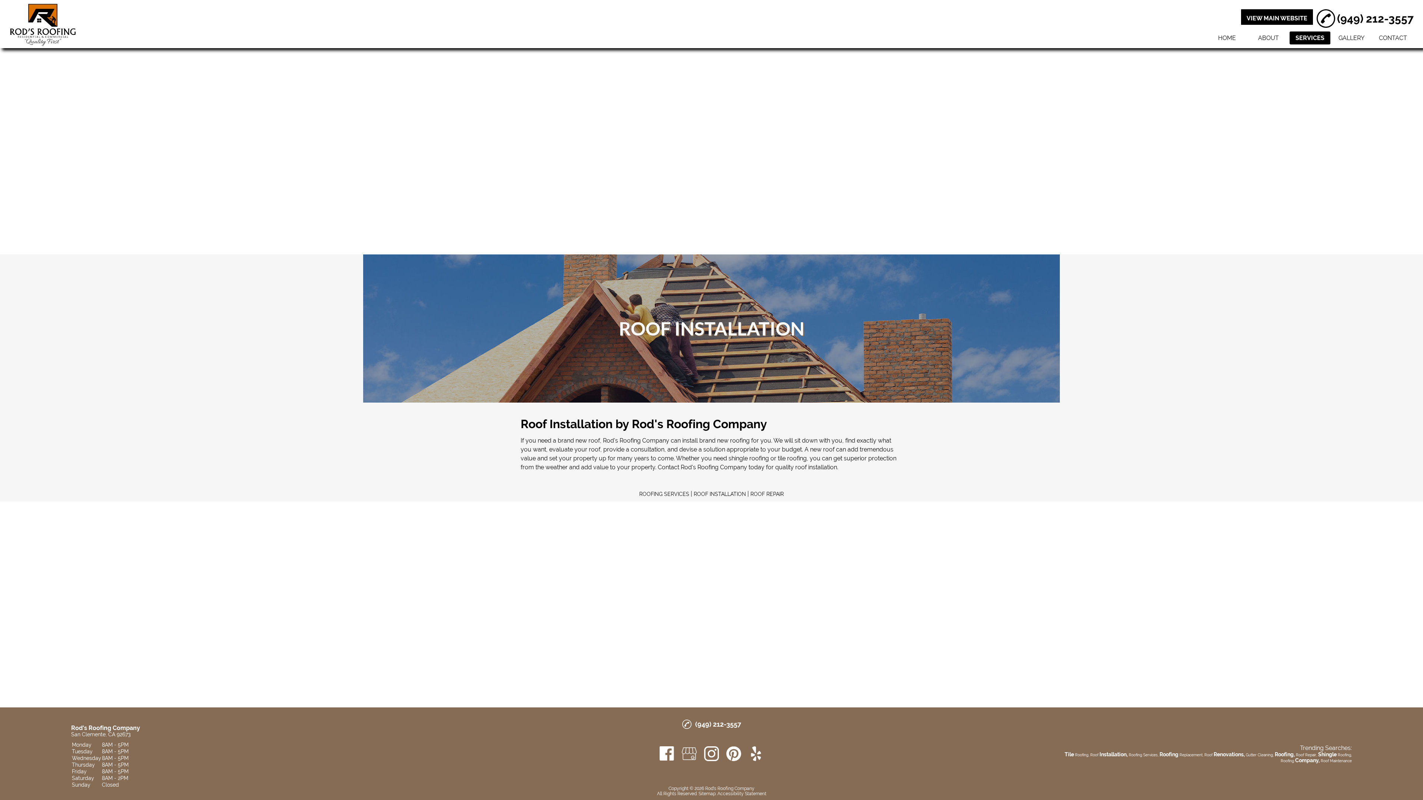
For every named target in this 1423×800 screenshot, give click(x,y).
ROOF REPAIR (767, 494)
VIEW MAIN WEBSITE (1277, 18)
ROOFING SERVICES (664, 494)
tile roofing (792, 458)
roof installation (816, 467)
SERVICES (1310, 37)
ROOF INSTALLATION (720, 494)
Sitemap (707, 793)
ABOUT (1268, 37)
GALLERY (1351, 37)
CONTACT (1393, 37)
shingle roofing (749, 458)
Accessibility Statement (741, 793)
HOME (1227, 37)
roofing (740, 440)
